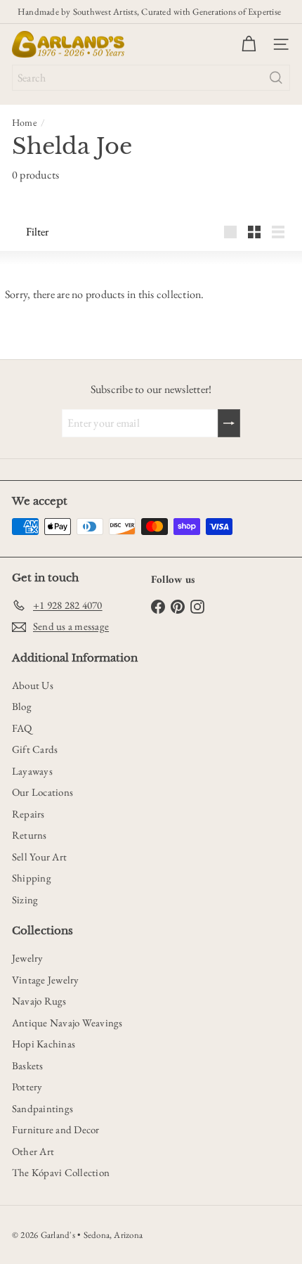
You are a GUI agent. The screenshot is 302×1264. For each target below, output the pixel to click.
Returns (29, 834)
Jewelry (28, 958)
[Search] (276, 78)
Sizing (25, 899)
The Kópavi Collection (61, 1172)
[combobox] (151, 78)
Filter (37, 231)
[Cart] (248, 44)
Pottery (27, 1086)
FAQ (22, 728)
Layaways (32, 771)
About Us (32, 685)
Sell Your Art (39, 856)
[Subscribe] (229, 423)
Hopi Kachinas (43, 1043)
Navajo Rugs (39, 1000)
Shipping (31, 877)
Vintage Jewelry (45, 979)
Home (24, 122)
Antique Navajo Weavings (67, 1022)
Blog (22, 706)
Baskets (28, 1065)
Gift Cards (35, 749)
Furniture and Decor (56, 1129)
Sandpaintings (42, 1108)
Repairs (28, 813)
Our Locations (42, 792)
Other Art (33, 1151)
